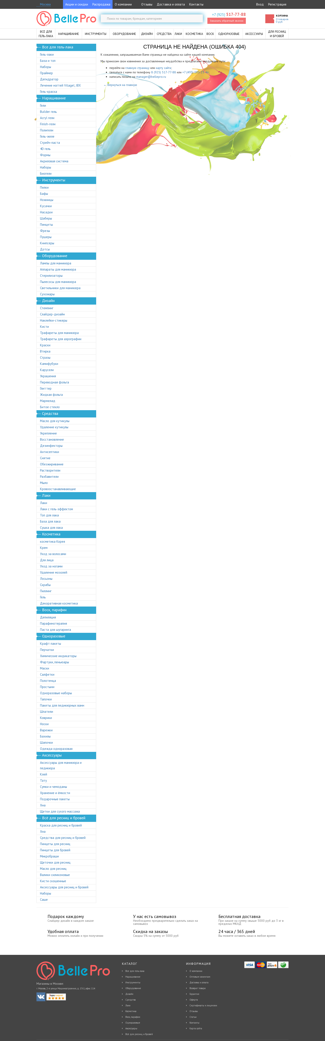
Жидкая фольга (51, 395)
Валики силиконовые (55, 875)
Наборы (45, 67)
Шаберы (46, 218)
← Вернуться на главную (120, 85)
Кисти (44, 326)
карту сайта (163, 68)
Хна (43, 805)
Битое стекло (50, 407)
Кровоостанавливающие (58, 489)
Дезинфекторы (51, 446)
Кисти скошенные (53, 881)
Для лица (47, 560)
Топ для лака (49, 515)
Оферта (193, 999)
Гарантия (194, 993)
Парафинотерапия (53, 623)
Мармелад (47, 401)
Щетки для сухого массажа (60, 811)
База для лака (50, 521)
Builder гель (48, 112)
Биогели (46, 173)
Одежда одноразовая (56, 749)
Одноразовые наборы (56, 693)
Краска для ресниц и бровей (61, 825)
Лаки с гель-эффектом (56, 509)
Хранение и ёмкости (55, 793)
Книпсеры (47, 243)
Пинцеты (46, 224)
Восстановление (52, 439)
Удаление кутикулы (54, 427)
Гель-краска (48, 91)
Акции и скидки (76, 4)
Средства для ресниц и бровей (63, 838)
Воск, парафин (132, 1016)
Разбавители (49, 476)
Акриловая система (54, 161)
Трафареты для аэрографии (60, 339)
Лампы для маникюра (55, 263)
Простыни (47, 687)
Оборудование (133, 988)
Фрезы (45, 231)
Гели (43, 105)
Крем (44, 548)
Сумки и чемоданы (53, 787)
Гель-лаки (47, 54)
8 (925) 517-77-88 (163, 72)
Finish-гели (47, 124)
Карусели (47, 370)
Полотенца (48, 681)
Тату (43, 780)
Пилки (44, 187)
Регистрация (277, 4)
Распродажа (101, 4)
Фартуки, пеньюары (54, 662)
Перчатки (47, 650)
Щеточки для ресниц (55, 862)
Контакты (196, 4)
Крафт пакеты (50, 643)
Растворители (50, 470)
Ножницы (46, 200)
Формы (45, 155)
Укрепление (48, 433)
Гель (43, 597)
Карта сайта (195, 1028)
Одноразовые (132, 1022)
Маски (44, 668)
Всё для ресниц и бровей (139, 1034)
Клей (43, 774)
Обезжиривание (51, 464)
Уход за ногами (51, 566)
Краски (45, 345)
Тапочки (46, 699)
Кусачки (46, 206)
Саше (44, 899)
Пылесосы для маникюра (58, 282)
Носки (44, 724)
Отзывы (146, 4)
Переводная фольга (54, 382)
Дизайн (129, 993)
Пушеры (46, 237)
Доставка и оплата (171, 4)
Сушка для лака (51, 527)
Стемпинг (46, 308)
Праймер (46, 73)
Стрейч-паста (50, 142)
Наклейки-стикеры (53, 320)
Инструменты (132, 982)
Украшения (48, 376)
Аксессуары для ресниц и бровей (64, 887)
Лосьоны (46, 578)
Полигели (46, 130)
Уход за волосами (53, 554)
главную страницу (137, 68)
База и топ (47, 61)
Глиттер (46, 388)
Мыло (44, 483)
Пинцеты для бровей (55, 850)
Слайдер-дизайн (52, 314)
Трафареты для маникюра (59, 333)
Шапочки (46, 742)
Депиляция (48, 617)
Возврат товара (197, 988)
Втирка (45, 351)
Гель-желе (47, 136)
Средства (130, 999)
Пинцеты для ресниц (55, 844)
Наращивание (132, 976)
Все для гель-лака (134, 971)
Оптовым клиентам (199, 976)
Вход (260, 4)
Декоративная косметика (59, 603)
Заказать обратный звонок (226, 20)
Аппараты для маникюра (58, 269)
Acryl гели (47, 118)
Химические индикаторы (58, 656)
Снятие (45, 458)
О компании (123, 4)
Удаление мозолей (53, 572)
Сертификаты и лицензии (203, 1005)
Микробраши (49, 856)
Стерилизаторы (51, 275)
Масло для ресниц (53, 869)
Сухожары (47, 294)
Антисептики (49, 452)
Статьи (193, 1016)
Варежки (46, 730)
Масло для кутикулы (54, 421)
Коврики (46, 718)
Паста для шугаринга (55, 630)
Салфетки (47, 674)
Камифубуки (49, 364)
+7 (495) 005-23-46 (195, 72)
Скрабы (45, 585)
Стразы (45, 357)
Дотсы (45, 249)
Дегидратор (49, 79)
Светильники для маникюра (60, 288)
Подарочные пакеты (55, 799)
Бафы (44, 194)
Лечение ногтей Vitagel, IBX (60, 85)
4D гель (45, 149)
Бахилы (45, 736)
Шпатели (46, 711)
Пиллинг (46, 591)
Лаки (43, 503)
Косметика (130, 1011)
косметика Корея (52, 541)
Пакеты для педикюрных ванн (62, 705)
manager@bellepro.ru (151, 77)
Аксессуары (131, 1028)
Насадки (46, 212)
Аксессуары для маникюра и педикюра (61, 765)
